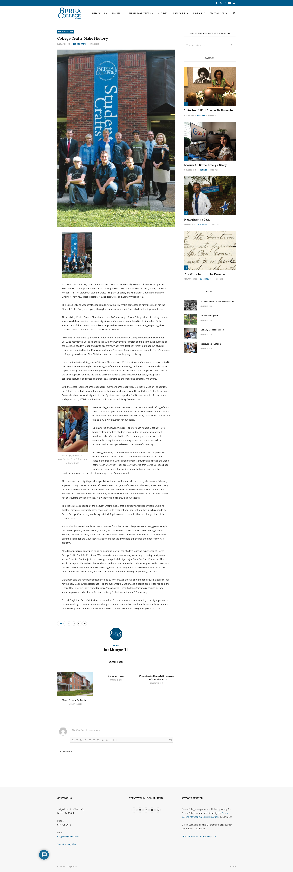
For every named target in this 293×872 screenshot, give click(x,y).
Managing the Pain (197, 219)
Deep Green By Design (75, 700)
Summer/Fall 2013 (65, 32)
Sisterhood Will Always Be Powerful (209, 110)
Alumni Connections (140, 13)
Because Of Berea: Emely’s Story (205, 165)
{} (111, 740)
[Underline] (81, 740)
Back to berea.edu (219, 13)
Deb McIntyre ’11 (79, 44)
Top (234, 866)
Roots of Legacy (209, 315)
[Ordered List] (90, 740)
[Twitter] (43, 253)
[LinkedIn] (43, 268)
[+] (115, 740)
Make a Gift (199, 13)
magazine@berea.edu (68, 836)
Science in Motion (211, 343)
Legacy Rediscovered (212, 329)
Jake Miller (203, 170)
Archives (162, 13)
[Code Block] (102, 740)
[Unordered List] (94, 740)
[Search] (233, 13)
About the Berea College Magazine (199, 836)
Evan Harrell (202, 224)
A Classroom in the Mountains (217, 301)
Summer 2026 (98, 13)
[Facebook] (43, 245)
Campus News (116, 675)
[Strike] (85, 740)
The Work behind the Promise (205, 274)
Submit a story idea (66, 844)
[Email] (43, 260)
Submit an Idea (180, 13)
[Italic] (77, 740)
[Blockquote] (98, 740)
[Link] (107, 740)
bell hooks (201, 115)
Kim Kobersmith (206, 279)
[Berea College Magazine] (69, 13)
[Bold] (73, 740)
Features (116, 13)
